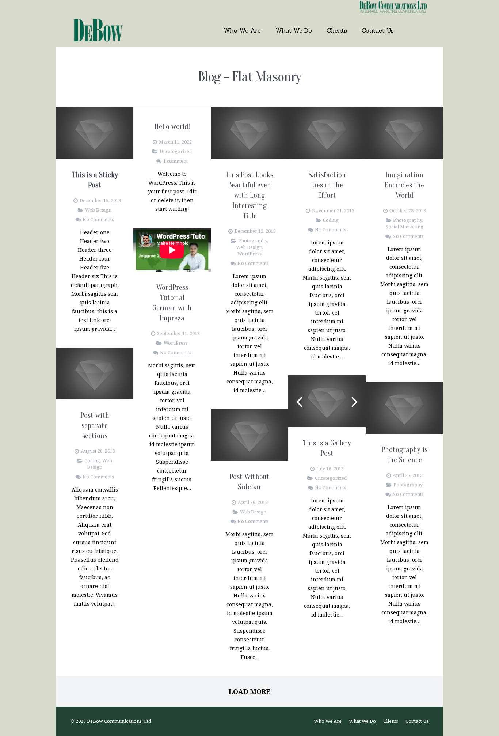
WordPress (249, 254)
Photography (252, 241)
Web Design (98, 210)
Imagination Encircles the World (404, 185)
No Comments (98, 219)
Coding (331, 220)
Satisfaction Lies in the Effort (327, 185)
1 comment (175, 161)
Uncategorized (176, 151)
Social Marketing (404, 227)
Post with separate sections (94, 425)
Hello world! (172, 126)
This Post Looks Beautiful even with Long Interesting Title (249, 195)
